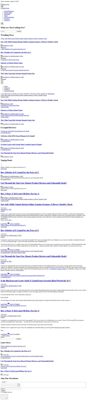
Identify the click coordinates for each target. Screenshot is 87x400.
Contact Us (7, 20)
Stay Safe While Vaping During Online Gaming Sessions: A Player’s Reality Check (29, 42)
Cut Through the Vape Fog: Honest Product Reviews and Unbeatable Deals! (27, 153)
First (19, 384)
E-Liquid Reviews (9, 11)
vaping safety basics (6, 215)
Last (19, 386)
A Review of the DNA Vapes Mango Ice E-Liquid (18, 136)
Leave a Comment (15, 223)
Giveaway (7, 18)
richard (4, 47)
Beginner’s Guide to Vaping (58, 269)
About (5, 15)
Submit (3, 390)
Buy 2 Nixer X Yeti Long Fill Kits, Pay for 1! (20, 194)
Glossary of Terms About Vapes (12, 63)
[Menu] (1, 3)
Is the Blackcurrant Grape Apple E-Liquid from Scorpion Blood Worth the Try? (36, 281)
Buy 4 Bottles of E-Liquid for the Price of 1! (16, 52)
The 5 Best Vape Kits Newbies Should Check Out (18, 73)
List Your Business (9, 17)
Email (3, 388)
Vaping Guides (8, 12)
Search (2, 337)
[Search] (2, 6)
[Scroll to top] (4, 396)
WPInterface (51, 94)
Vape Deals (7, 14)
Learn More (4, 223)
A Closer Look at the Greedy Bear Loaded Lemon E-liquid (21, 144)
